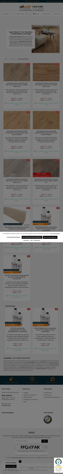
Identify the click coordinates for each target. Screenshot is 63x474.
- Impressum (26, 240)
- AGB (31, 240)
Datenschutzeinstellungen (13, 237)
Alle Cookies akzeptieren (50, 237)
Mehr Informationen (55, 233)
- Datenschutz (36, 240)
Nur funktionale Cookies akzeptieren (32, 237)
